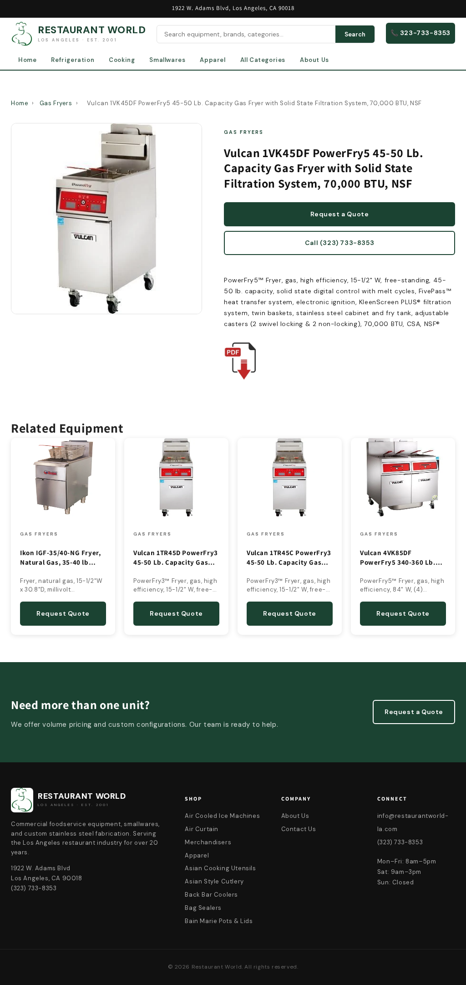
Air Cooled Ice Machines (222, 816)
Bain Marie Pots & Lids (219, 921)
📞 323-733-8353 (420, 33)
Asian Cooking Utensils (220, 868)
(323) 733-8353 (400, 842)
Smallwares (167, 60)
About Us (314, 60)
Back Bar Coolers (211, 894)
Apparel (212, 60)
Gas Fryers (56, 103)
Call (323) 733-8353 (339, 243)
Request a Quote (339, 214)
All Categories (262, 60)
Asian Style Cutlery (214, 881)
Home (27, 60)
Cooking (122, 60)
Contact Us (298, 829)
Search (354, 34)
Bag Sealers (203, 908)
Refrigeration (72, 60)
